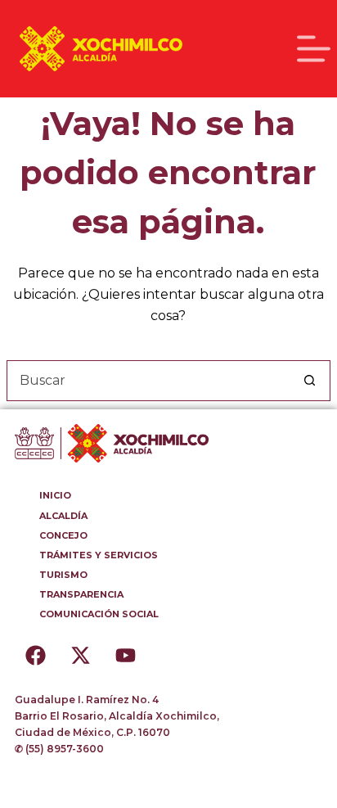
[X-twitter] (80, 654)
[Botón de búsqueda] (310, 380)
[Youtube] (125, 654)
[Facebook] (35, 654)
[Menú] (313, 48)
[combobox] (148, 380)
